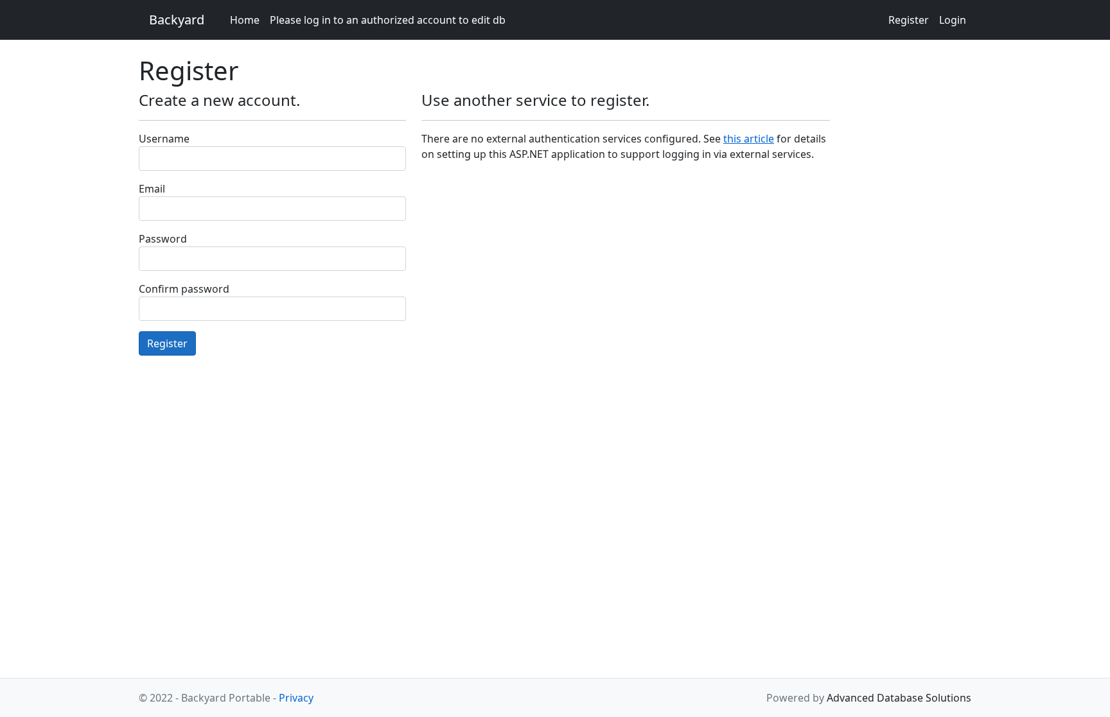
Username (164, 139)
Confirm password (184, 289)
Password (163, 239)
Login (952, 20)
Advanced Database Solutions (899, 698)
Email (152, 189)
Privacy (296, 698)
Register (908, 20)
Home (245, 20)
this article (748, 139)
